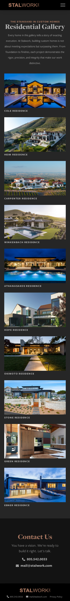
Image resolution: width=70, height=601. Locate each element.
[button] (63, 5)
